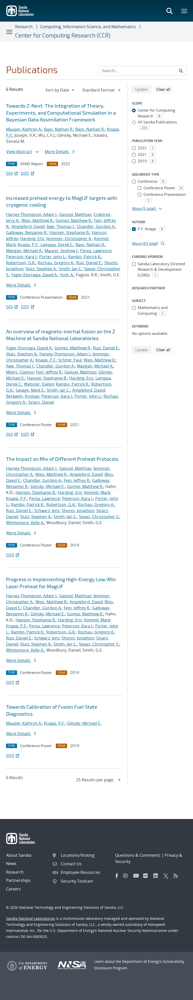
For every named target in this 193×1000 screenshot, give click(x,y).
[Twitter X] (167, 876)
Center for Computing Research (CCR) (62, 35)
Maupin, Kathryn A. (24, 129)
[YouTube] (137, 876)
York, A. (67, 275)
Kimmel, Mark (97, 492)
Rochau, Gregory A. (56, 262)
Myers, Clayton (20, 372)
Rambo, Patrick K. (84, 256)
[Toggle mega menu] (184, 10)
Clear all (164, 89)
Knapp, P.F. (28, 244)
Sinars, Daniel (41, 402)
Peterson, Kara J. (21, 256)
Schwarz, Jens (47, 510)
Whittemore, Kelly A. (25, 522)
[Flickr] (147, 876)
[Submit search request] (181, 70)
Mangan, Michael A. (24, 250)
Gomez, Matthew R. (74, 220)
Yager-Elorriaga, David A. (34, 275)
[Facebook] (117, 876)
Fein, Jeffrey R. (49, 372)
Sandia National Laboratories (30, 918)
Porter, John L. (52, 256)
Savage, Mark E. (30, 390)
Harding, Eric (32, 238)
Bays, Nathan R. (58, 129)
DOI (9, 173)
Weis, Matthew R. (37, 220)
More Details (57, 151)
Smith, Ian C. (70, 268)
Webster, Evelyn (39, 384)
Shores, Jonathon (78, 510)
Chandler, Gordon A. (96, 226)
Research (24, 26)
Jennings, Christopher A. (69, 238)
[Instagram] (127, 876)
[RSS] (177, 876)
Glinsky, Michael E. (47, 486)
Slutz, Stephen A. (41, 268)
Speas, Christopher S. (99, 516)
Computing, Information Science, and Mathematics (88, 26)
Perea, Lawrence (95, 250)
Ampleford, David (28, 226)
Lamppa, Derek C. (57, 244)
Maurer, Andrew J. (61, 250)
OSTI (25, 173)
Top (178, 994)
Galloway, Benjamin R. (26, 232)
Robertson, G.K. (21, 262)
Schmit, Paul (70, 360)
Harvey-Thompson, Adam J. (31, 214)
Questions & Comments (137, 855)
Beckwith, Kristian (22, 396)
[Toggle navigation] (9, 31)
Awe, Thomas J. (60, 226)
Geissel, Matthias (75, 214)
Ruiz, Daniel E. (89, 262)
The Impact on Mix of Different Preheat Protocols (62, 459)
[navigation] (60, 90)
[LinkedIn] (157, 876)
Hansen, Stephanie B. (70, 232)
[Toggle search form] (169, 10)
